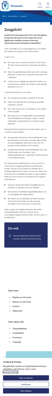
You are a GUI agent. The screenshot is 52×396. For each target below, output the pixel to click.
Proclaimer (17, 337)
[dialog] (26, 377)
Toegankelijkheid (20, 328)
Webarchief (17, 311)
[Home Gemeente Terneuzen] (12, 5)
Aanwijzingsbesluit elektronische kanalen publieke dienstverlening (27, 237)
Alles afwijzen (26, 391)
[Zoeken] (40, 5)
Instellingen (26, 384)
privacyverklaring (10, 372)
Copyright (17, 342)
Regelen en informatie (22, 297)
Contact (16, 306)
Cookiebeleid (18, 333)
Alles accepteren (26, 378)
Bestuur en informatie (22, 302)
